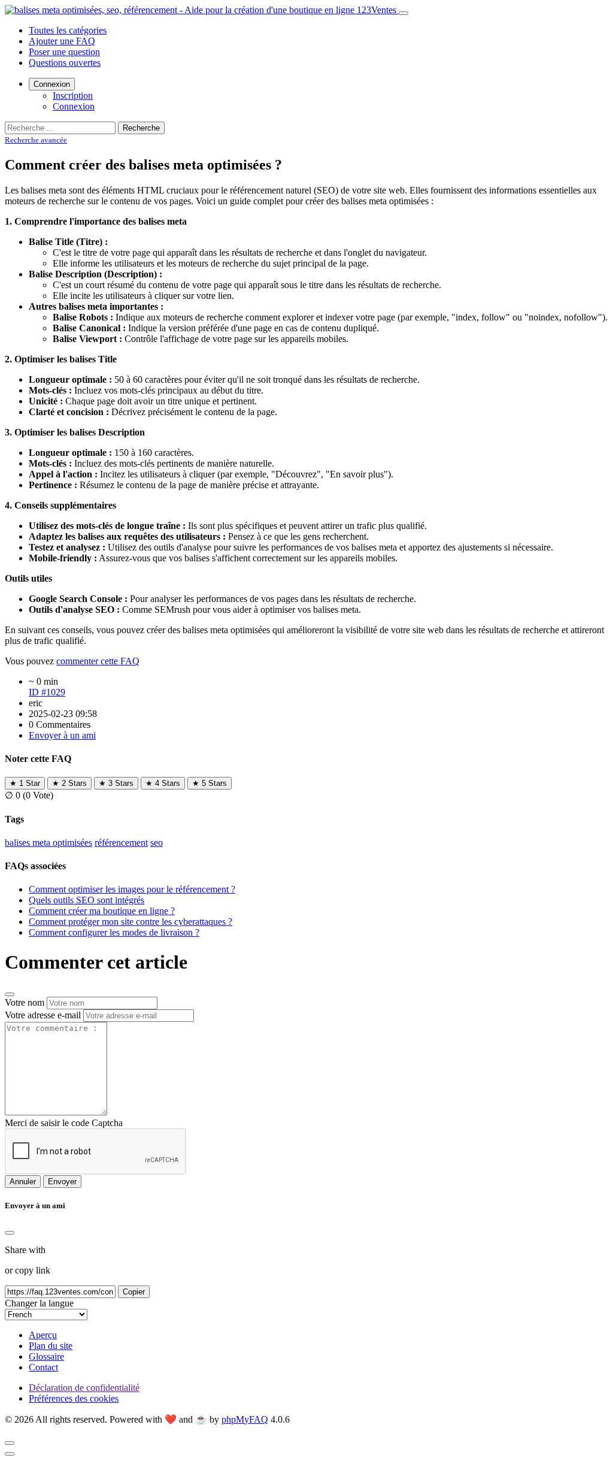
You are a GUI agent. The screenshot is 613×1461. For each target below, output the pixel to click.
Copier (134, 1291)
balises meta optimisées (48, 842)
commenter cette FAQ (97, 661)
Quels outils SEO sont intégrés (86, 900)
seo (156, 842)
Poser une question (64, 52)
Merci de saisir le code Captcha (64, 1123)
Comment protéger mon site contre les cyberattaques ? (130, 921)
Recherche (141, 127)
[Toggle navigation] (403, 13)
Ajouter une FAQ (62, 41)
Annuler (23, 1181)
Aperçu (43, 1335)
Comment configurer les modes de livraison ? (114, 932)
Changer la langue (39, 1303)
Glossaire (46, 1356)
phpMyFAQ (244, 1419)
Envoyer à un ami (62, 735)
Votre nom (24, 1002)
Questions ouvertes (65, 63)
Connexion (52, 84)
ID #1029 (47, 692)
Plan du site (50, 1346)
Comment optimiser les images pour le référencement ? (132, 889)
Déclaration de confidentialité (84, 1388)
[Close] (9, 1233)
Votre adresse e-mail (43, 1015)
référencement (121, 842)
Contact (43, 1367)
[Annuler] (9, 994)
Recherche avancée (36, 139)
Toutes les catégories (68, 30)
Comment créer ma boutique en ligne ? (102, 911)
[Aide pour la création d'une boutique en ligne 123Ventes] (202, 10)
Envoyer (62, 1181)
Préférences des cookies (74, 1398)
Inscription (73, 95)
